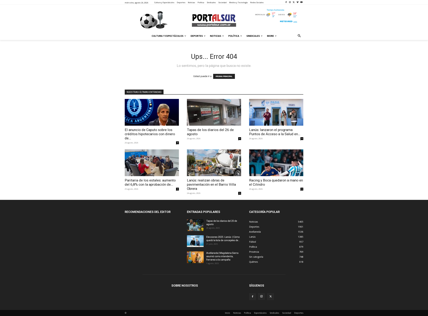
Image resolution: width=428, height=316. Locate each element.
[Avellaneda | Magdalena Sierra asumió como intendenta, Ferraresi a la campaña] (195, 257)
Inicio (227, 312)
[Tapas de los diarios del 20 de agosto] (195, 225)
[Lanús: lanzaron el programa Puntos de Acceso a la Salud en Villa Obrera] (276, 112)
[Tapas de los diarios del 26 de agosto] (214, 112)
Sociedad (286, 312)
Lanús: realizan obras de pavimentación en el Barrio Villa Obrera (211, 184)
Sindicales (274, 312)
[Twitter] (294, 2)
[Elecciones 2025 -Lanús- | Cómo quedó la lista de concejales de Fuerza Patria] (195, 241)
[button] (299, 36)
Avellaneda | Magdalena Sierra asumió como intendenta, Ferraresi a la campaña (222, 256)
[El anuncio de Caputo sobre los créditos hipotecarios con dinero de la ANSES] (152, 112)
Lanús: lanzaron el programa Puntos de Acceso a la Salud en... (274, 132)
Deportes (298, 312)
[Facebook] (286, 2)
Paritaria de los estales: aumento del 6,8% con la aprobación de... (150, 182)
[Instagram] (290, 2)
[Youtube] (301, 2)
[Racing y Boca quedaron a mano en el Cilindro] (276, 162)
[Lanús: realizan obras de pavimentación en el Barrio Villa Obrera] (214, 162)
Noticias (237, 312)
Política (247, 312)
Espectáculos (260, 312)
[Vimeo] (297, 2)
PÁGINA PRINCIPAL (224, 76)
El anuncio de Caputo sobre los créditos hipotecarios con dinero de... (150, 134)
